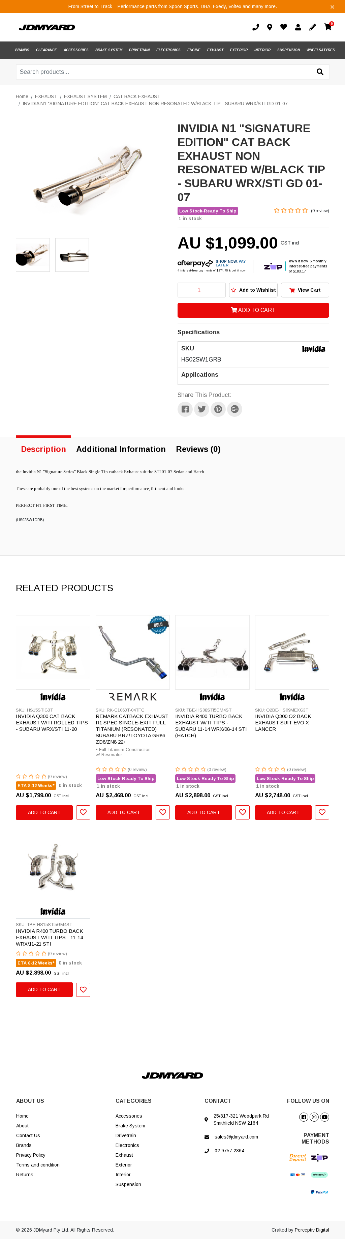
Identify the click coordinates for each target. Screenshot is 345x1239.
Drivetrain (126, 1135)
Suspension (128, 1184)
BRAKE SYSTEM (108, 50)
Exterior (124, 1165)
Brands (24, 1145)
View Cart (308, 290)
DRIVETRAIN (139, 50)
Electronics (127, 1145)
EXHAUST (215, 50)
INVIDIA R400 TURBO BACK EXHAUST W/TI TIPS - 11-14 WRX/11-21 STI (49, 937)
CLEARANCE (46, 50)
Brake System (130, 1125)
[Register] (314, 27)
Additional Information (121, 449)
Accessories (129, 1116)
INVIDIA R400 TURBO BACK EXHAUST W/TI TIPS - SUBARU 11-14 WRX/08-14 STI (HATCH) (211, 725)
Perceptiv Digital (312, 1230)
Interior (123, 1174)
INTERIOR (262, 50)
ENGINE (193, 50)
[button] (253, 290)
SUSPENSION (288, 50)
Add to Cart (256, 310)
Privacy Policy (30, 1155)
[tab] (43, 447)
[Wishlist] (285, 28)
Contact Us (28, 1135)
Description (43, 449)
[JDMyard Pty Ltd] (47, 27)
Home (22, 1116)
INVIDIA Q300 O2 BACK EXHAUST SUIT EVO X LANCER (283, 722)
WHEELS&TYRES (321, 50)
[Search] (320, 72)
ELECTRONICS (168, 50)
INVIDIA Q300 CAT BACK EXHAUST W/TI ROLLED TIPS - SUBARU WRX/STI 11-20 (52, 722)
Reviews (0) (198, 449)
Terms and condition (38, 1165)
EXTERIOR (239, 50)
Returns (24, 1174)
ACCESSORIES (76, 50)
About (22, 1125)
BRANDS (22, 50)
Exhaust (124, 1155)
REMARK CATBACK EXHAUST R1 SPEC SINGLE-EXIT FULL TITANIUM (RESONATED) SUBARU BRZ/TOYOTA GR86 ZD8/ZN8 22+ (132, 729)
